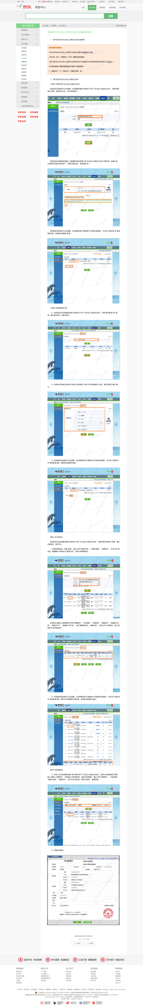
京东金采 (24, 79)
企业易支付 (62, 25)
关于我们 (19, 989)
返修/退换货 (94, 978)
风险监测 (91, 989)
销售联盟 (76, 989)
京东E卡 (117, 978)
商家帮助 (48, 989)
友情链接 (69, 989)
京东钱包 (73, 999)
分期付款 (24, 62)
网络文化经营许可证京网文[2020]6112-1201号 (78, 995)
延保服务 (118, 976)
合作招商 (41, 989)
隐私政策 (98, 989)
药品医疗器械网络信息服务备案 (80, 992)
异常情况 (24, 75)
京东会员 (74, 1)
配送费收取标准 (45, 978)
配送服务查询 (45, 976)
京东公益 (105, 989)
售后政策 (93, 971)
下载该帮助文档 (120, 25)
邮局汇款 (68, 978)
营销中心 (55, 989)
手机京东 (92, 1)
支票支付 (24, 69)
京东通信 (118, 980)
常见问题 (92, 7)
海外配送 (43, 980)
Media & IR (122, 989)
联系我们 (26, 989)
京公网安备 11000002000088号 (47, 992)
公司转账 (24, 58)
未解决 (91, 943)
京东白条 (24, 65)
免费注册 (49, 1)
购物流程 (19, 971)
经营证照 (95, 997)
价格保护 (93, 974)
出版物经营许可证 (57, 995)
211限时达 (44, 974)
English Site (113, 989)
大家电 (18, 980)
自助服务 (102, 7)
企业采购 (82, 1)
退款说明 (93, 976)
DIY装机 (117, 974)
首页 (83, 7)
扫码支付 (24, 72)
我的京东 (65, 1)
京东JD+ (118, 983)
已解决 (79, 943)
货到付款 (24, 51)
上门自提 (43, 971)
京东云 (80, 999)
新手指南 (122, 7)
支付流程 (24, 48)
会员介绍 (19, 974)
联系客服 (112, 7)
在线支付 (24, 55)
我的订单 (57, 1)
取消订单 (93, 980)
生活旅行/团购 (20, 976)
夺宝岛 (117, 971)
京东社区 (83, 989)
